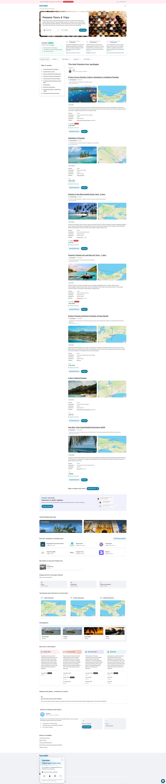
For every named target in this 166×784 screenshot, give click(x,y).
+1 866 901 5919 (122, 1)
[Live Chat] (163, 781)
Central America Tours (44, 738)
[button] (97, 127)
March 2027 (110, 673)
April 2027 (110, 677)
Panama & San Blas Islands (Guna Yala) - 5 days (116, 53)
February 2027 (88, 681)
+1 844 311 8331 (109, 725)
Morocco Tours (42, 740)
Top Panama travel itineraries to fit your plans (52, 81)
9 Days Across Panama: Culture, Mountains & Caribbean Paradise (73, 53)
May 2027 (110, 681)
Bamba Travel (80, 468)
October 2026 (66, 677)
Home (40, 8)
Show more (43, 668)
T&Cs (56, 779)
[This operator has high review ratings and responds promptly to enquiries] (85, 237)
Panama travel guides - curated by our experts (52, 90)
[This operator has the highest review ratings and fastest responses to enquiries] (93, 120)
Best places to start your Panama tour (51, 76)
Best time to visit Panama (49, 87)
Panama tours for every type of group (51, 78)
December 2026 (89, 673)
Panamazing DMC (80, 175)
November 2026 (67, 681)
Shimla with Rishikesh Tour (45, 742)
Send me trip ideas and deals (51, 772)
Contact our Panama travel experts (51, 93)
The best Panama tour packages (50, 69)
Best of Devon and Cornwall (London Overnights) (50, 745)
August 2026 (44, 673)
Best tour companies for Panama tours (52, 74)
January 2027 (88, 677)
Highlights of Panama (91, 52)
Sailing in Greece (43, 747)
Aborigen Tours (80, 237)
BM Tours (79, 360)
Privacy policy (60, 779)
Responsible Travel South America (84, 120)
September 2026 (67, 673)
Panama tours (51, 8)
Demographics (46, 84)
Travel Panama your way (49, 71)
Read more (68, 50)
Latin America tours (45, 8)
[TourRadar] (43, 5)
